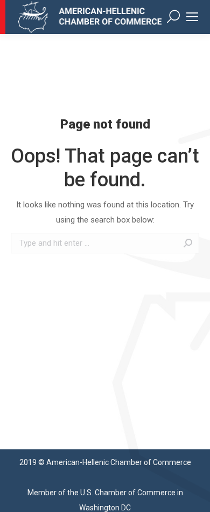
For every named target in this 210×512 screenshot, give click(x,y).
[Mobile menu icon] (192, 17)
